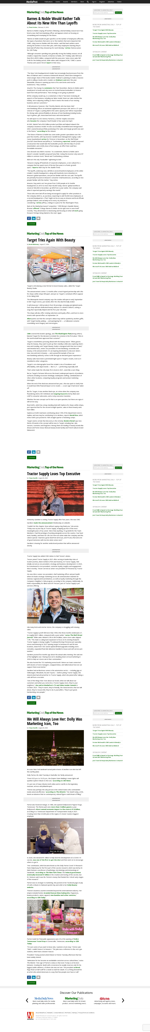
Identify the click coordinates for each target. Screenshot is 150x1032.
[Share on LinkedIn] (34, 218)
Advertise (111, 2)
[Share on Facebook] (29, 218)
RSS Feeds (68, 1013)
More (82, 2)
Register (102, 2)
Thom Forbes (33, 27)
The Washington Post (63, 334)
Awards (65, 2)
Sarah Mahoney (34, 244)
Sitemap (74, 1013)
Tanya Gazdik (33, 478)
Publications (49, 2)
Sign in (94, 2)
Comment (31, 224)
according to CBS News (62, 781)
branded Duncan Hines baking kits (57, 893)
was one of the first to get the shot (47, 860)
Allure (29, 319)
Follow (119, 2)
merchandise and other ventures (63, 895)
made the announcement (43, 523)
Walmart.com (61, 80)
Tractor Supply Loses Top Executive (104, 33)
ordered (77, 967)
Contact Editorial (58, 1013)
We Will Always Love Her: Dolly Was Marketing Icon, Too (104, 37)
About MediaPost (41, 1013)
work (76, 211)
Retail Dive (74, 415)
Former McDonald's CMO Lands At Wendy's (107, 42)
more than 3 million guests (61, 807)
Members (74, 2)
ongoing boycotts (61, 394)
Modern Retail (69, 421)
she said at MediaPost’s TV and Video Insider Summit (55, 685)
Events (58, 2)
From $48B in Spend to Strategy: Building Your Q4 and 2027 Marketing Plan (108, 56)
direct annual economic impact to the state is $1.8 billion (58, 809)
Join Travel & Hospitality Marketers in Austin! (108, 60)
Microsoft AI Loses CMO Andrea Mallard (106, 45)
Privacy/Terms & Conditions (86, 1013)
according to (56, 792)
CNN (29, 334)
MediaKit (49, 1013)
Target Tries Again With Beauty (103, 30)
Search (88, 1)
